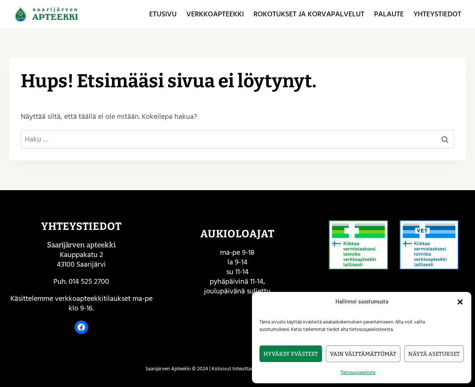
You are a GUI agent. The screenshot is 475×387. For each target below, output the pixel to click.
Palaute (389, 14)
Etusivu (163, 14)
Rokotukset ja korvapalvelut (308, 14)
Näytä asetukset (434, 354)
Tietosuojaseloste (358, 372)
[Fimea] (358, 244)
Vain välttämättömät (363, 354)
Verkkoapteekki (215, 14)
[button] (460, 302)
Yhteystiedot (437, 14)
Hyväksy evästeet (290, 354)
